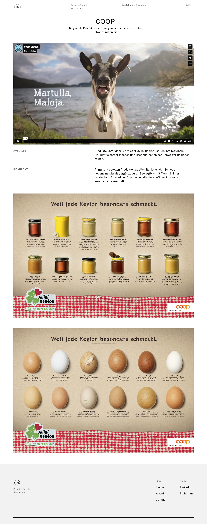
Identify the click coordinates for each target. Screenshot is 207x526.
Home (160, 487)
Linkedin (185, 487)
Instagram (187, 493)
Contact (161, 499)
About (160, 493)
